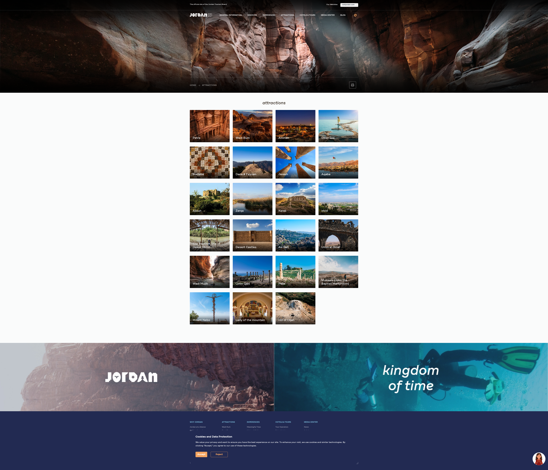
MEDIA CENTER (328, 15)
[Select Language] (355, 15)
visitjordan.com (348, 5)
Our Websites (332, 4)
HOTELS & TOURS (307, 15)
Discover (252, 15)
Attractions (209, 85)
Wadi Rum (226, 427)
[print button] (352, 85)
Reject (219, 454)
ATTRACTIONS (287, 15)
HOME (193, 85)
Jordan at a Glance (198, 427)
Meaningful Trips (254, 427)
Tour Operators (281, 427)
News (306, 427)
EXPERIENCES (269, 15)
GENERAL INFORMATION (230, 15)
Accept (201, 454)
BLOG (342, 15)
